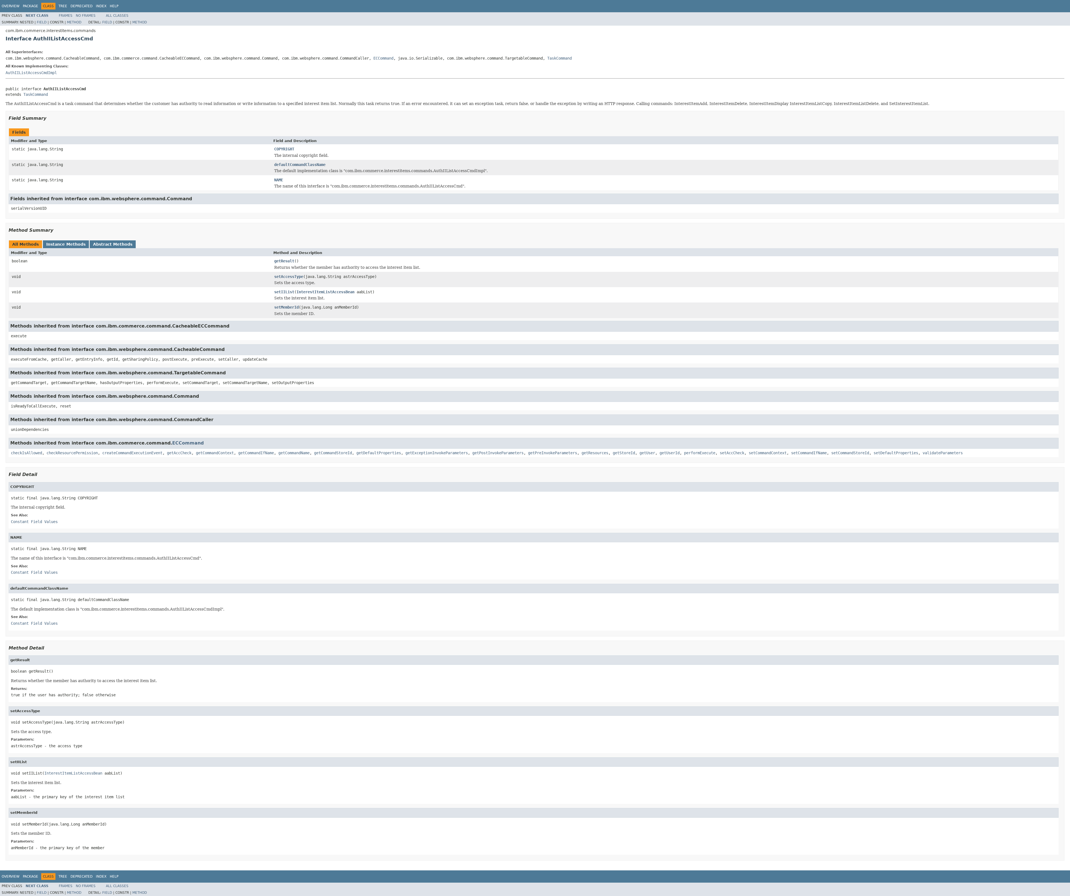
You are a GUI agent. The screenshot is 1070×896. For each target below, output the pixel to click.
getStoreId (624, 453)
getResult (284, 261)
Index (101, 6)
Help (114, 6)
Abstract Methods (112, 244)
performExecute (699, 453)
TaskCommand (559, 58)
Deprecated (81, 6)
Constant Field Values (34, 521)
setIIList (284, 292)
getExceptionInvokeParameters (436, 453)
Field (42, 22)
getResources (595, 453)
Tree (63, 6)
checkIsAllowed (26, 453)
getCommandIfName (256, 453)
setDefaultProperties (896, 453)
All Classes (117, 16)
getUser (647, 453)
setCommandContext (768, 453)
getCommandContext (215, 453)
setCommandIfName (809, 453)
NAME (278, 180)
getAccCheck (179, 453)
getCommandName (294, 453)
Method (74, 22)
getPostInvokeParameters (498, 453)
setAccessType (288, 276)
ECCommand (383, 58)
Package (30, 6)
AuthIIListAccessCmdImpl (31, 72)
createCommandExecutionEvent (132, 453)
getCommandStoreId (333, 453)
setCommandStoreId (850, 453)
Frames (65, 16)
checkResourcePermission (72, 453)
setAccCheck (732, 453)
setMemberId (286, 307)
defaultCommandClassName (299, 164)
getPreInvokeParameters (552, 453)
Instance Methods (66, 244)
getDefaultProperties (378, 453)
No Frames (86, 16)
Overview (11, 6)
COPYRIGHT (284, 149)
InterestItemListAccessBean (325, 292)
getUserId (670, 453)
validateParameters (943, 453)
